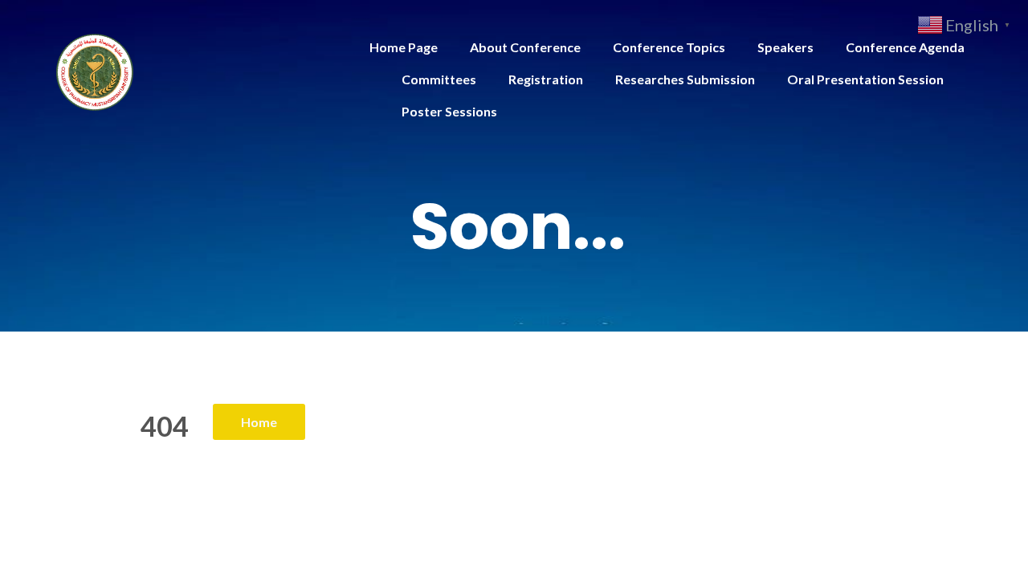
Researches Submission (685, 79)
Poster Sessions (449, 111)
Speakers (785, 47)
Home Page (403, 47)
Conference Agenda (905, 47)
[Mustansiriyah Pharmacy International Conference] (94, 70)
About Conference (525, 47)
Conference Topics (669, 47)
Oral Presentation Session (865, 79)
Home (259, 421)
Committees (439, 79)
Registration (545, 79)
